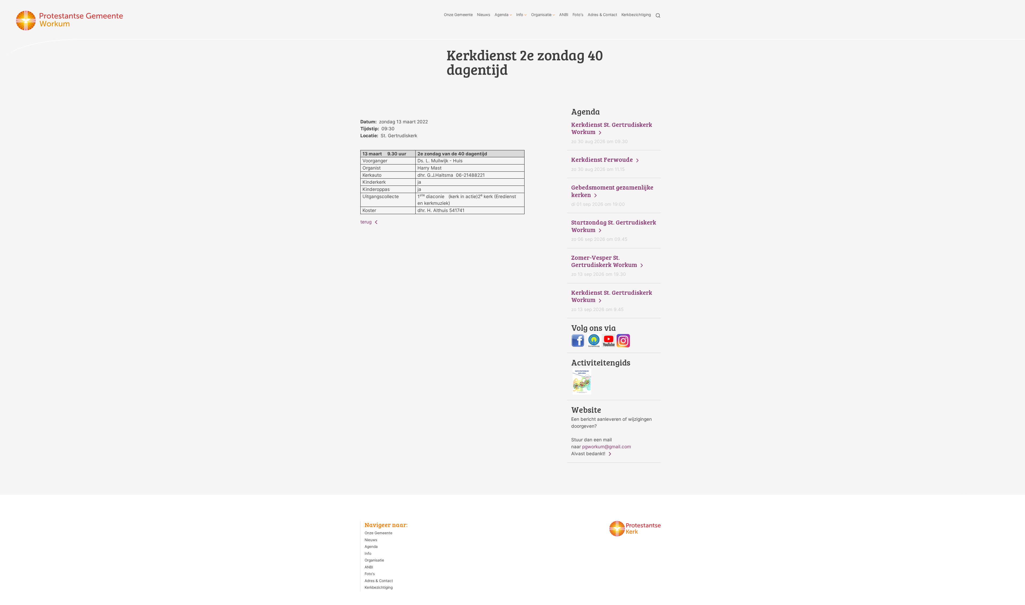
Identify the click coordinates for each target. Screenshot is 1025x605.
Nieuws (483, 14)
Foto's (578, 14)
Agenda (501, 14)
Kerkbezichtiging (636, 14)
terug (366, 222)
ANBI (563, 14)
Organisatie (541, 14)
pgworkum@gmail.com (606, 446)
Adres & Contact (602, 14)
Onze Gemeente (458, 14)
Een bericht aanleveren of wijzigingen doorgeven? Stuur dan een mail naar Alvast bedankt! (611, 431)
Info (519, 14)
